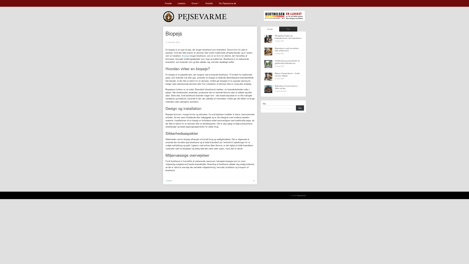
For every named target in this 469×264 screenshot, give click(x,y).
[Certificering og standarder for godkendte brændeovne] (268, 64)
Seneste (270, 29)
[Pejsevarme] (199, 16)
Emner (195, 3)
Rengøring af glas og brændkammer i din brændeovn (288, 36)
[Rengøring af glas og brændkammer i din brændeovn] (268, 39)
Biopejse (185, 55)
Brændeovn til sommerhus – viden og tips (287, 87)
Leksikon (182, 3)
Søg (264, 103)
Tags (288, 29)
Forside (168, 3)
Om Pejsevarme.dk (227, 3)
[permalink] (253, 180)
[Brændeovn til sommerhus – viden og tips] (268, 89)
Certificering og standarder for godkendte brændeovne (287, 61)
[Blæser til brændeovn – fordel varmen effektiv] (268, 76)
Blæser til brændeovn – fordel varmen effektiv (287, 74)
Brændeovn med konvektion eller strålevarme (287, 49)
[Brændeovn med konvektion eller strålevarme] (268, 51)
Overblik (209, 3)
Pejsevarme (301, 195)
